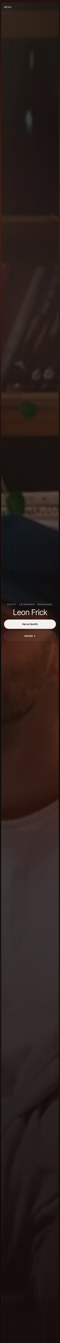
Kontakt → (30, 636)
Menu (8, 7)
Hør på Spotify (30, 624)
